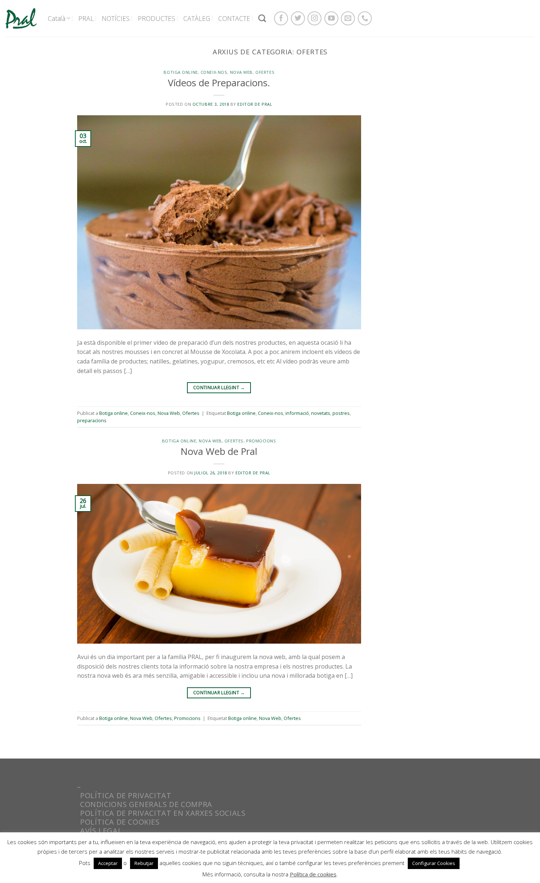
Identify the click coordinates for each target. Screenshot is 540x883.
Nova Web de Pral (219, 451)
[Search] (262, 18)
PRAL (86, 18)
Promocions (261, 441)
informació (297, 413)
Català (56, 18)
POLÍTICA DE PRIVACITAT (125, 795)
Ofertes (264, 72)
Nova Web (241, 72)
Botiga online (180, 72)
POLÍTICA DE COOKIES (120, 822)
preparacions (92, 420)
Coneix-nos (214, 72)
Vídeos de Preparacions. (219, 82)
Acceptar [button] (108, 863)
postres (341, 413)
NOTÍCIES (116, 18)
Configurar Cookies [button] (433, 863)
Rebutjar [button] (144, 863)
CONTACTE (234, 18)
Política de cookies (313, 874)
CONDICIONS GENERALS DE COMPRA (146, 804)
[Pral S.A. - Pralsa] (21, 18)
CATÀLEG (196, 18)
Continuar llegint (219, 387)
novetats (320, 413)
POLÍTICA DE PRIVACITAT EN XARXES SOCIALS (162, 813)
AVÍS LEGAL (101, 831)
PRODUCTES (156, 18)
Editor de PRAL (254, 104)
